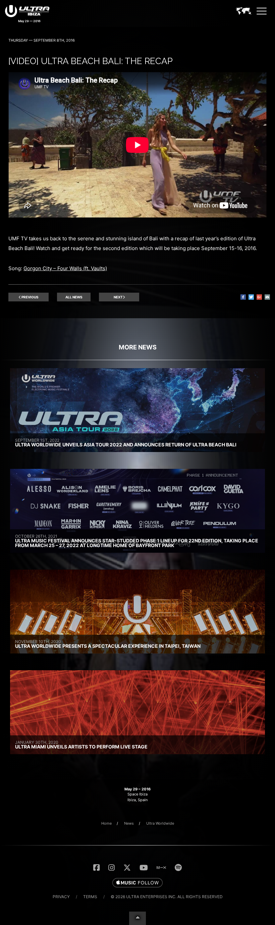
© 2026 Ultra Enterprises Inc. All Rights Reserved (167, 896)
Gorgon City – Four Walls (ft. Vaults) (65, 268)
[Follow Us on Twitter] (127, 868)
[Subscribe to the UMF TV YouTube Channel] (143, 868)
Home (106, 823)
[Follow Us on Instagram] (111, 868)
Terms (90, 896)
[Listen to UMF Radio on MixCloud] (161, 868)
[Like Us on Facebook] (96, 868)
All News (73, 297)
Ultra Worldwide (160, 823)
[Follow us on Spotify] (178, 868)
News (129, 823)
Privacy (61, 896)
